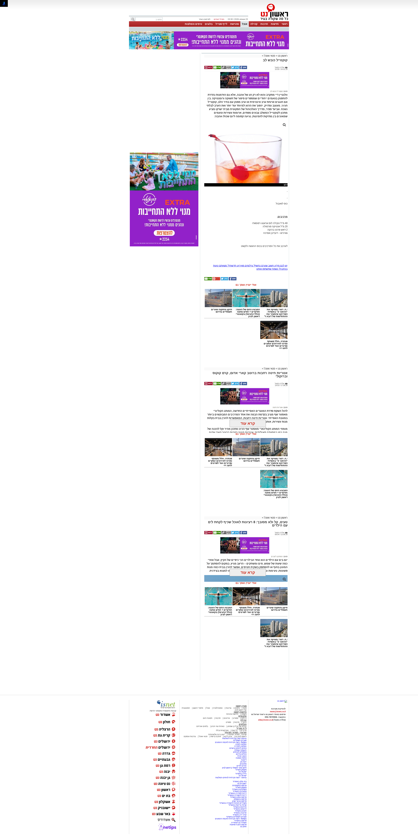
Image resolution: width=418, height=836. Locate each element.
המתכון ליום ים (277, 556)
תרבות (264, 24)
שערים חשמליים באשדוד (236, 817)
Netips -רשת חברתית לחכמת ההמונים (231, 742)
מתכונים (243, 764)
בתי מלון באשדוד (240, 781)
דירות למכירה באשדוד (237, 793)
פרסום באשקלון (240, 799)
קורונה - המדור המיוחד (236, 732)
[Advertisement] (164, 100)
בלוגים (209, 24)
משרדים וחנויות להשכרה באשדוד (233, 803)
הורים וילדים (242, 766)
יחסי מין (243, 762)
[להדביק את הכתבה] (216, 280)
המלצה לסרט (241, 744)
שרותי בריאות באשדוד (237, 805)
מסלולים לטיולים (240, 752)
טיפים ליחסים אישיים (238, 748)
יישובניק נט (242, 783)
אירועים (227, 718)
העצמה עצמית (240, 750)
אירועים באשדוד (240, 807)
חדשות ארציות (232, 714)
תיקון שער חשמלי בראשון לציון (234, 768)
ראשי (285, 24)
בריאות (234, 730)
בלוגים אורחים (202, 726)
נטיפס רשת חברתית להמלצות (234, 738)
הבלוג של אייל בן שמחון (237, 726)
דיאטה (244, 760)
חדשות (275, 24)
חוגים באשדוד (241, 811)
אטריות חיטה (278, 407)
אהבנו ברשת (215, 736)
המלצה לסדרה (240, 746)
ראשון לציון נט (241, 736)
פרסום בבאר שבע (239, 801)
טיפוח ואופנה (241, 758)
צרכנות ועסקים (190, 736)
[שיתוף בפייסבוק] (243, 68)
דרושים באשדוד (240, 809)
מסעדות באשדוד (240, 791)
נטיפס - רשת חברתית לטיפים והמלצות (231, 777)
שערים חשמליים (240, 740)
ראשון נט (282, 55)
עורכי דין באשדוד (240, 815)
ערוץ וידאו (228, 736)
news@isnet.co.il (278, 711)
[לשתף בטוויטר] (235, 68)
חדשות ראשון (240, 712)
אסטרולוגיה (218, 708)
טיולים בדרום (241, 754)
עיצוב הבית (242, 756)
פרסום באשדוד (240, 821)
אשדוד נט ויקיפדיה (239, 822)
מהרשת (234, 24)
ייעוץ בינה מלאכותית (216, 734)
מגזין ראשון (241, 706)
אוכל (244, 24)
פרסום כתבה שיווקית (238, 824)
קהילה (253, 24)
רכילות (244, 718)
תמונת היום (207, 718)
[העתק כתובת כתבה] (226, 68)
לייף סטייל (221, 24)
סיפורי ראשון (198, 708)
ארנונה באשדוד (240, 813)
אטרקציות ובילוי (222, 730)
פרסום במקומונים (239, 785)
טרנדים (244, 730)
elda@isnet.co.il (265, 720)
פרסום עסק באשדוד (238, 797)
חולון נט (243, 826)
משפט (244, 714)
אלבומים (242, 716)
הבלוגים (243, 724)
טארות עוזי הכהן (217, 726)
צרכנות (228, 708)
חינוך (244, 722)
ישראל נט (242, 772)
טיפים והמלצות (193, 24)
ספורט (235, 718)
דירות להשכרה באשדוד (237, 795)
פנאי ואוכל (269, 55)
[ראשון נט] (282, 701)
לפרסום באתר (204, 19)
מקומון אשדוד (241, 770)
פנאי (245, 708)
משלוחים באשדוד (239, 789)
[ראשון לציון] (269, 21)
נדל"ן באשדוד (241, 773)
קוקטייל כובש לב (276, 91)
